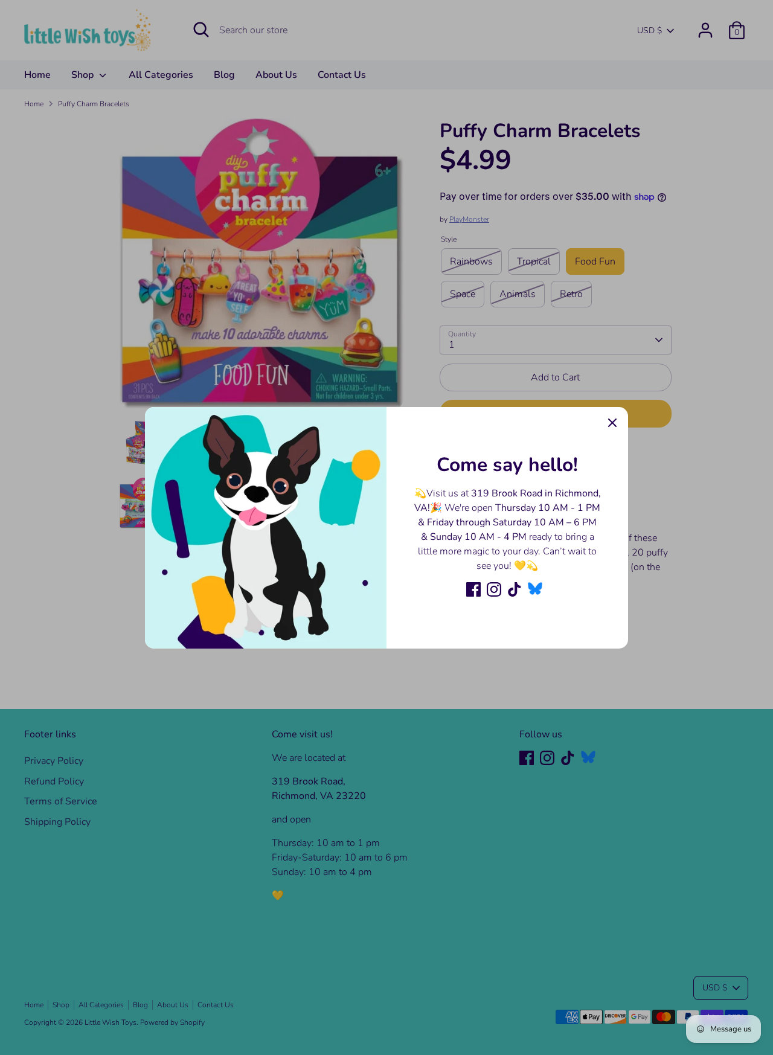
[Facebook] (473, 589)
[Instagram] (494, 589)
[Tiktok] (514, 589)
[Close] (612, 422)
